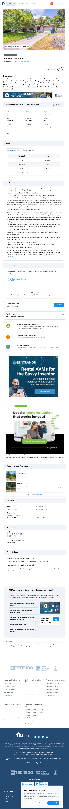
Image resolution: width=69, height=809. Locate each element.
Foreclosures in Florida (52, 683)
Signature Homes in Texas (11, 711)
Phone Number (12, 517)
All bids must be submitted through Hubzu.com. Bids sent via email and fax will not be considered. (34, 570)
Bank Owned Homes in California (34, 691)
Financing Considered (23, 345)
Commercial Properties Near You (34, 705)
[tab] (13, 150)
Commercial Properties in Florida (34, 709)
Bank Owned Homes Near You (33, 680)
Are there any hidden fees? (18, 624)
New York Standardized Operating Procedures (43, 754)
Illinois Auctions (8, 692)
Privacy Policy (28, 798)
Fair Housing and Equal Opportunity (18, 758)
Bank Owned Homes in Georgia (33, 694)
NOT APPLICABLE (41, 506)
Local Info (10, 143)
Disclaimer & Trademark (56, 758)
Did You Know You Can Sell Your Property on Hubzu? (31, 590)
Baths (53, 70)
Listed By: (11, 500)
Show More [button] (7, 695)
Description (7, 76)
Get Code (59, 304)
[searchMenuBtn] (51, 3)
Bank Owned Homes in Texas (33, 688)
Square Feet (61, 70)
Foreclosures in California (53, 689)
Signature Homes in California (12, 714)
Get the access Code (12, 306)
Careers (8, 799)
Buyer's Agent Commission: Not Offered (21, 565)
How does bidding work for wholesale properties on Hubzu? (22, 618)
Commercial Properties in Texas (34, 712)
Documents (10, 265)
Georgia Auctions (9, 689)
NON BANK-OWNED (11, 54)
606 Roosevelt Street (14, 59)
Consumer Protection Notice (45, 752)
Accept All (54, 803)
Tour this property (13, 303)
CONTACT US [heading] (9, 641)
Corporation (11, 513)
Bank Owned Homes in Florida (33, 685)
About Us (8, 794)
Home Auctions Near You (12, 680)
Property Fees (12, 552)
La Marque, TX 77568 (16, 61)
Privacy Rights (33, 758)
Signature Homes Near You (12, 704)
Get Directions (24, 61)
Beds (47, 70)
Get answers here (46, 622)
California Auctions (9, 686)
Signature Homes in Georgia (12, 717)
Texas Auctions (8, 683)
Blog (7, 801)
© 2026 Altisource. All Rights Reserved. (35, 763)
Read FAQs (56, 620)
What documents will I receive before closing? (22, 630)
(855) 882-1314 (40, 517)
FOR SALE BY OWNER (14, 515)
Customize (30, 803)
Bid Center (35, 292)
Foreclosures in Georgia (52, 692)
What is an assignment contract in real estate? (22, 604)
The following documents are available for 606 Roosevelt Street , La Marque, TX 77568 (33, 272)
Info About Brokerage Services (26, 752)
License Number (12, 510)
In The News (9, 796)
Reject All (42, 803)
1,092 (61, 68)
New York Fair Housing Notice (21, 754)
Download (31, 456)
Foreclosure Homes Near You (55, 680)
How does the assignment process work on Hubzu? (21, 611)
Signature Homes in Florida (11, 708)
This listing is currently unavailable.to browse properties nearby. (35, 295)
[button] (8, 29)
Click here (37, 295)
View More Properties (35, 494)
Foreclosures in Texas (52, 686)
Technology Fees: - (21, 558)
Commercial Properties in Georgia (34, 721)
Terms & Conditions (43, 758)
